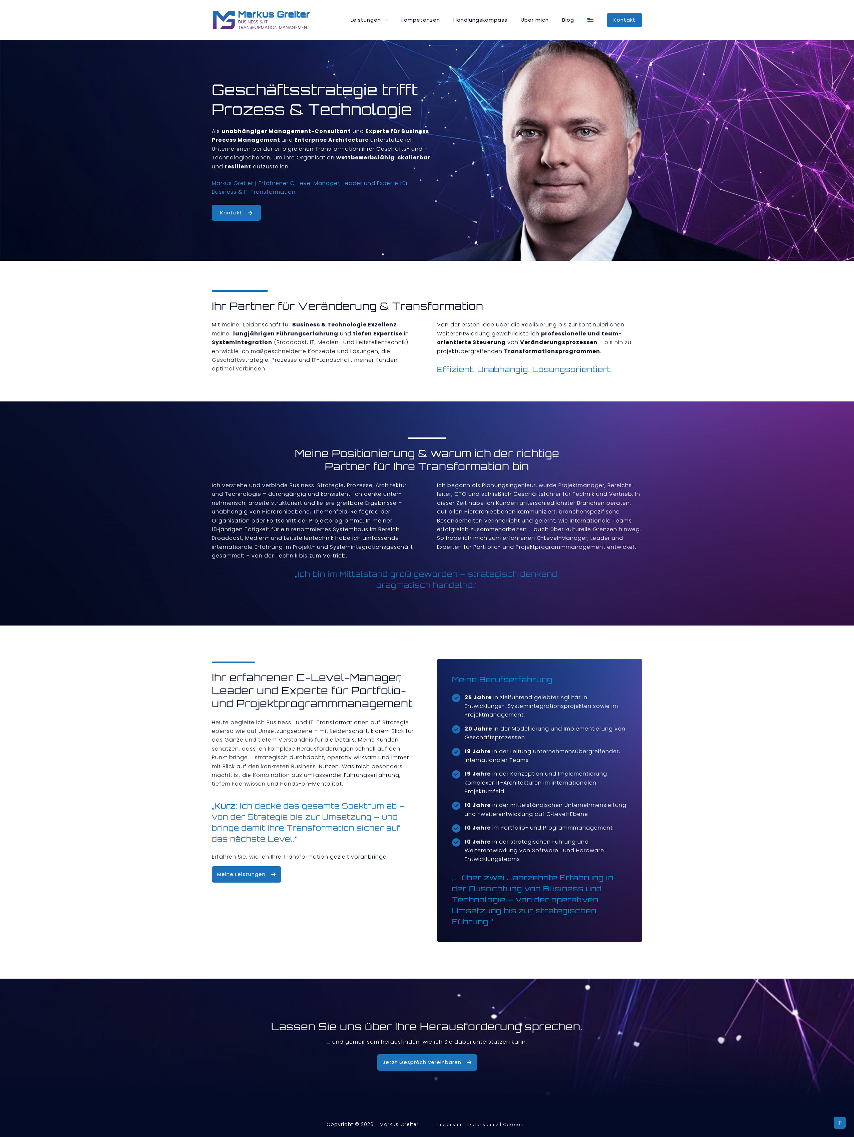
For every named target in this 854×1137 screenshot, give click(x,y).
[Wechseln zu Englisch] (590, 20)
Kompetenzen (420, 19)
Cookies (513, 1124)
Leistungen (366, 19)
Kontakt (624, 19)
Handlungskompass (480, 19)
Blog (568, 19)
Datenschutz (483, 1124)
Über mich (535, 19)
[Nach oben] (840, 1123)
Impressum (449, 1124)
